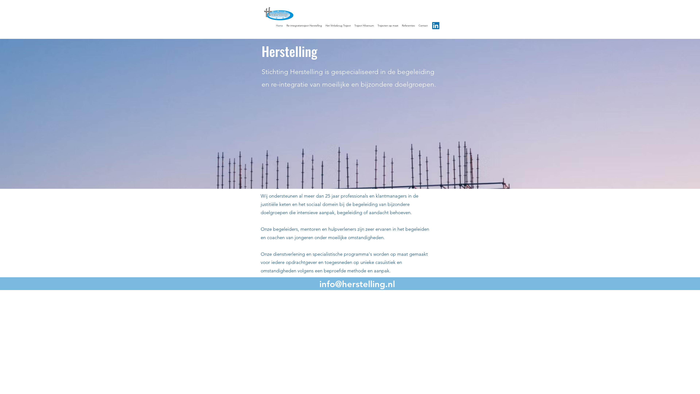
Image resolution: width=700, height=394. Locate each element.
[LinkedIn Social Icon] (435, 25)
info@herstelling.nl (357, 284)
